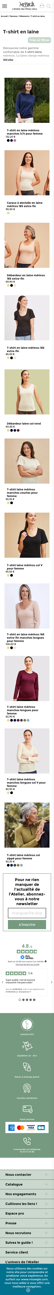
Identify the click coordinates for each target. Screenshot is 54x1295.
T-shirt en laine (38, 16)
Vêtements (24, 16)
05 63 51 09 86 (27, 1151)
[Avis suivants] (52, 982)
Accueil (4, 16)
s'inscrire (27, 924)
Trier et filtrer (39, 40)
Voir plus (8, 59)
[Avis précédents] (2, 982)
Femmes (13, 16)
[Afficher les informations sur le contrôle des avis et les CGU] (45, 961)
